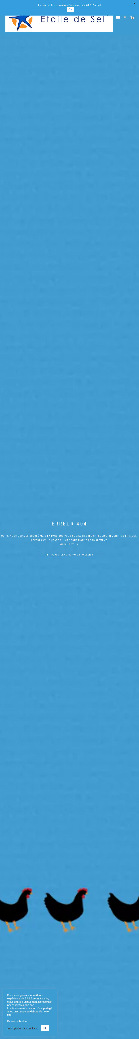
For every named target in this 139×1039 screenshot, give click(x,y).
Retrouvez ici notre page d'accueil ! (69, 555)
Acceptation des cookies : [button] (23, 1028)
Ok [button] (45, 1028)
